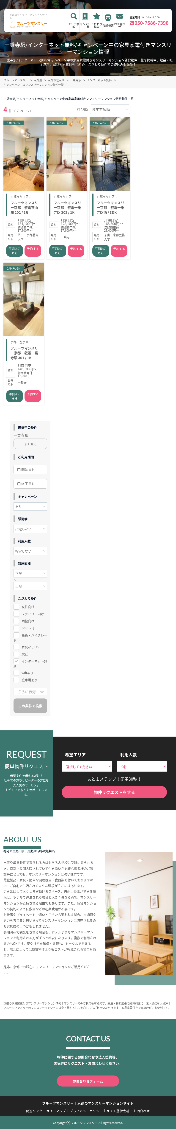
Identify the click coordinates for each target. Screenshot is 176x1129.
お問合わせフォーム (88, 1081)
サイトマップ (56, 1110)
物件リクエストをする (114, 792)
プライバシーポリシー (86, 1110)
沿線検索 (108, 25)
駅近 (25, 654)
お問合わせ (119, 25)
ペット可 (28, 628)
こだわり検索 (96, 25)
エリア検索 (73, 25)
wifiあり (27, 672)
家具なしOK (30, 647)
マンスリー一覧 (85, 25)
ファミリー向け (33, 613)
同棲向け (28, 621)
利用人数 (128, 754)
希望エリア (75, 754)
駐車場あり (30, 680)
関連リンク (34, 1110)
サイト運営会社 (118, 1110)
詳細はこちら (15, 250)
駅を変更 (30, 444)
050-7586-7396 (151, 22)
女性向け (28, 606)
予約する (33, 248)
